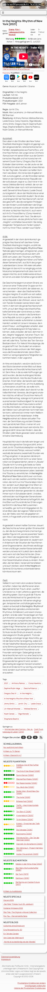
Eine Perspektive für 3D (12, 929)
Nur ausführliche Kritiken (13, 747)
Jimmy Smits (9, 703)
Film (17, 29)
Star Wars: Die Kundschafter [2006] (27, 869)
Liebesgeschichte (16, 32)
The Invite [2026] (23, 797)
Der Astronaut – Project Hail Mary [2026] (29, 849)
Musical (12, 34)
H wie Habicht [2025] (24, 815)
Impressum (6, 959)
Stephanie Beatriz (11, 719)
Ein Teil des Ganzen (11, 933)
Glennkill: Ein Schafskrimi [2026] (29, 844)
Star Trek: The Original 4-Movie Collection (20, 912)
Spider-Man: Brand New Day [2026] (27, 792)
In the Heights (25, 693)
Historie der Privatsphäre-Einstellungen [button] (30, 988)
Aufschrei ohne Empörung (14, 925)
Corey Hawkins (34, 683)
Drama (11, 29)
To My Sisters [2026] (24, 819)
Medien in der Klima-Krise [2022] (29, 864)
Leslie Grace (36, 703)
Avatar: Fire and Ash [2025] (27, 854)
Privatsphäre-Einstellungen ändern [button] (31, 983)
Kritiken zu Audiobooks (12, 891)
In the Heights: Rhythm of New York (18, 698)
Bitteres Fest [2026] (24, 801)
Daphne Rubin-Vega (12, 688)
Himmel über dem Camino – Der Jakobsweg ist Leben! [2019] (18, 730)
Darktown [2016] (22, 878)
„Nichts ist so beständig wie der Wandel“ (19, 941)
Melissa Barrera (30, 708)
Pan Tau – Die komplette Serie (15, 916)
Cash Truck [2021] (38, 730)
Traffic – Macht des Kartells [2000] (27, 806)
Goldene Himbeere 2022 (13, 908)
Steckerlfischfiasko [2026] (27, 779)
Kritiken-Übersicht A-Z (12, 755)
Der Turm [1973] (22, 874)
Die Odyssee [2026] (24, 829)
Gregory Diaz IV (10, 693)
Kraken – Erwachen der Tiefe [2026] (28, 824)
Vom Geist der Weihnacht (13, 937)
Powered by (6, 73)
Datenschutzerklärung (10, 956)
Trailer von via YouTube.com (16, 69)
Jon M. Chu (22, 703)
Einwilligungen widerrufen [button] (35, 985)
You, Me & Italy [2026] (25, 787)
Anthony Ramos (18, 683)
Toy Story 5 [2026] (23, 811)
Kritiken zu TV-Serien (11, 751)
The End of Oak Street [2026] (28, 771)
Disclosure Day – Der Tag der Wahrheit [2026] (27, 838)
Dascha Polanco (30, 688)
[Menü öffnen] (3, 12)
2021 (6, 683)
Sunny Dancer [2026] (25, 775)
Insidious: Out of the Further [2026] (27, 766)
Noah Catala (9, 714)
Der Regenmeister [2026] (26, 783)
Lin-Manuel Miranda (12, 708)
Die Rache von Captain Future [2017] (28, 883)
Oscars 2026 (8, 900)
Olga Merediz (23, 714)
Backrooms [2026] (24, 833)
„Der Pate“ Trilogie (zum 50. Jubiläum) (18, 904)
